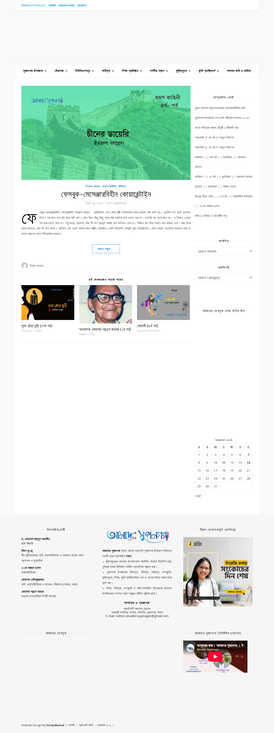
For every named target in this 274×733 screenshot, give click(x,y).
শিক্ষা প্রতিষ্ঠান (130, 70)
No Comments (116, 203)
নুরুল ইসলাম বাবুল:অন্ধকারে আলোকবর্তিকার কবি (220, 108)
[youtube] (233, 5)
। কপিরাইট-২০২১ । (104, 725)
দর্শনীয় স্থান (157, 70)
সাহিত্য (106, 70)
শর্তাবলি (52, 5)
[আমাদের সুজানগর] (137, 37)
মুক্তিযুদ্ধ (181, 70)
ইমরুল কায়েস (93, 186)
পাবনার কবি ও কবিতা (239, 70)
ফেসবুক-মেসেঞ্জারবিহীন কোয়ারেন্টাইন (106, 193)
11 (223, 462)
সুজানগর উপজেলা (33, 70)
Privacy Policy (33, 5)
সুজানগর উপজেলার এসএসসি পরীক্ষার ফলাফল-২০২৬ (222, 118)
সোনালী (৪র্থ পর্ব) (147, 325)
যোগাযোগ (82, 5)
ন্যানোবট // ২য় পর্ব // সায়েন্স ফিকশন (214, 137)
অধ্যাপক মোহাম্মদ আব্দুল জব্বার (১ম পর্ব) (105, 329)
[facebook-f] (239, 5)
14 (248, 462)
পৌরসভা (59, 70)
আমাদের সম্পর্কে (66, 5)
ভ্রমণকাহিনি (109, 186)
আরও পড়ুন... (106, 249)
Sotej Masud (55, 725)
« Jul (198, 495)
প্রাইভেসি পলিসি (86, 725)
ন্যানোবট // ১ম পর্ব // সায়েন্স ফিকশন (214, 147)
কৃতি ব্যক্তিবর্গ (207, 70)
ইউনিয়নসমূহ (82, 70)
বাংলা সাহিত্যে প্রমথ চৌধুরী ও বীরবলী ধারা (216, 127)
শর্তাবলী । (72, 725)
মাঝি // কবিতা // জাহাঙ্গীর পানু (211, 215)
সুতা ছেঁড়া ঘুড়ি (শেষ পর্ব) (36, 325)
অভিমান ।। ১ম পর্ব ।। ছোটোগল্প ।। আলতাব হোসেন (223, 176)
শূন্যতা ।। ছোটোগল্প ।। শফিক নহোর (215, 186)
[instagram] (245, 5)
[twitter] (251, 5)
